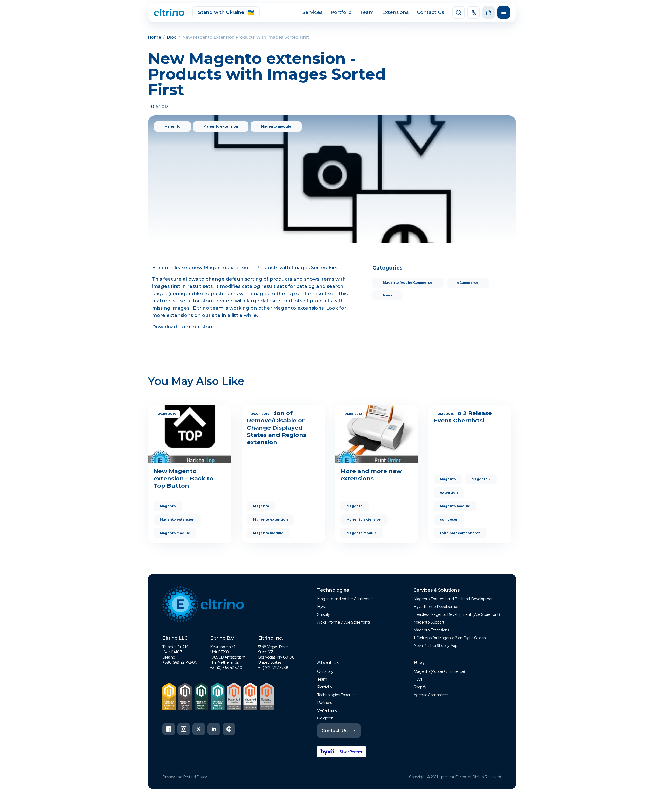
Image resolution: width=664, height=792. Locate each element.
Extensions (395, 12)
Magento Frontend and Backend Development (454, 599)
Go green (325, 718)
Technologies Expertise (336, 694)
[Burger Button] (503, 12)
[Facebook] (168, 729)
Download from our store (183, 327)
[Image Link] (169, 12)
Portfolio (341, 12)
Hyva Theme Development (437, 606)
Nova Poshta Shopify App (436, 645)
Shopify (323, 614)
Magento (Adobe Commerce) (408, 283)
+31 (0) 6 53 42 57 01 (227, 667)
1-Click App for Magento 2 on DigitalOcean (450, 637)
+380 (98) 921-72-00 (179, 662)
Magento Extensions (431, 630)
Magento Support (429, 622)
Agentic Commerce (431, 694)
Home (154, 37)
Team (367, 12)
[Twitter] (198, 729)
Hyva (321, 606)
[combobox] (473, 12)
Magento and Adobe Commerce (345, 599)
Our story (325, 671)
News (387, 295)
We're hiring (327, 710)
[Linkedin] (214, 729)
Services (312, 12)
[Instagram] (183, 729)
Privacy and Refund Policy (184, 777)
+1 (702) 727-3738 (273, 667)
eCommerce (468, 283)
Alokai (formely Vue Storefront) (343, 622)
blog (172, 37)
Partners (324, 702)
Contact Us (430, 12)
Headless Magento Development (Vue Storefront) (457, 614)
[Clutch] (229, 729)
